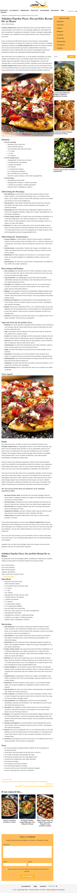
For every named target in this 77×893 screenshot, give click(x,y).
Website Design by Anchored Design (56, 889)
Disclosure (43, 889)
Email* (30, 862)
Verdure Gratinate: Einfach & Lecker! (9, 821)
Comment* (6, 844)
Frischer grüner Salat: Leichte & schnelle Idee (64, 170)
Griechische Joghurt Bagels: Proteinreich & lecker (62, 133)
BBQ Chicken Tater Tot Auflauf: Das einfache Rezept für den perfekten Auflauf (45, 823)
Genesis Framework (34, 889)
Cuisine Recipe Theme (22, 889)
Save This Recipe (8, 576)
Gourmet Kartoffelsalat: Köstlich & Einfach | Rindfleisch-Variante (61, 94)
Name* (5, 862)
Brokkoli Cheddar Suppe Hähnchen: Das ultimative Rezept (27, 822)
